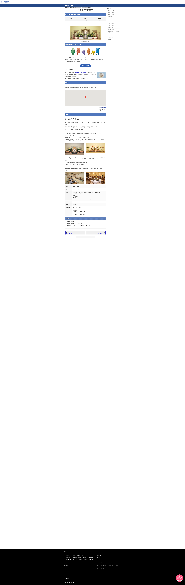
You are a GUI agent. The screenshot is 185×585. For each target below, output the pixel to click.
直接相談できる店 (91, 559)
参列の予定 (78, 553)
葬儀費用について (85, 557)
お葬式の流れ (75, 557)
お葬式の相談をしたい (68, 559)
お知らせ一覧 (98, 568)
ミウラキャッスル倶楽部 (80, 72)
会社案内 (101, 565)
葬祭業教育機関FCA (99, 559)
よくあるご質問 (109, 565)
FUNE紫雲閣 (110, 16)
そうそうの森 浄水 (111, 23)
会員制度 (98, 565)
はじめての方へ (68, 555)
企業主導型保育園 (99, 553)
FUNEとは (74, 555)
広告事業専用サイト (80, 569)
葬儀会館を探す (80, 557)
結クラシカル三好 (111, 25)
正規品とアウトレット (80, 555)
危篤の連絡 (74, 553)
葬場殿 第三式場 (111, 14)
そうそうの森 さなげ (111, 21)
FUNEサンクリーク (111, 18)
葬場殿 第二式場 (111, 12)
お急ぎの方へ (67, 553)
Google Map (82, 579)
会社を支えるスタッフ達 (69, 562)
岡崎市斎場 (109, 39)
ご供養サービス (99, 555)
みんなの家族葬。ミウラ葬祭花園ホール (113, 32)
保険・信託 (98, 557)
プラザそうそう (110, 27)
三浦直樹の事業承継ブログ (100, 562)
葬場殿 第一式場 (111, 10)
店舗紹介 (67, 566)
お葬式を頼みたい (68, 557)
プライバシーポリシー (104, 568)
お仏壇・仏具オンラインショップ (69, 569)
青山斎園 (109, 36)
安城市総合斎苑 (110, 37)
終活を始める (85, 559)
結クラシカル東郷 (111, 29)
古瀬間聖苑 (109, 34)
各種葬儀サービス (91, 557)
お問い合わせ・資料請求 (115, 565)
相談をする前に (75, 559)
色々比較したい (81, 559)
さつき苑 (109, 20)
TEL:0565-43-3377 (85, 65)
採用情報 (104, 565)
